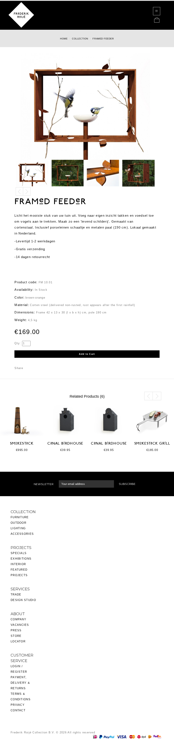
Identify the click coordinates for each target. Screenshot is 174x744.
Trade (16, 594)
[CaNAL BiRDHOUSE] (65, 419)
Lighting (18, 528)
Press (16, 630)
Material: (21, 305)
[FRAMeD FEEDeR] (32, 173)
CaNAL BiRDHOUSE (65, 444)
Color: (19, 297)
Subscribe (127, 484)
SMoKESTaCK (22, 444)
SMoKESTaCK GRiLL (152, 444)
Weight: (20, 320)
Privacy (18, 704)
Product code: (25, 282)
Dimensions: (24, 312)
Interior (18, 564)
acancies (21, 624)
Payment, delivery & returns (20, 683)
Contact (18, 710)
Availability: (24, 289)
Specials (19, 553)
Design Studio (23, 600)
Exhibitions (21, 558)
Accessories (22, 533)
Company (18, 619)
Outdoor (18, 522)
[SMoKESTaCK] (22, 419)
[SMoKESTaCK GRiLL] (152, 419)
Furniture (20, 517)
